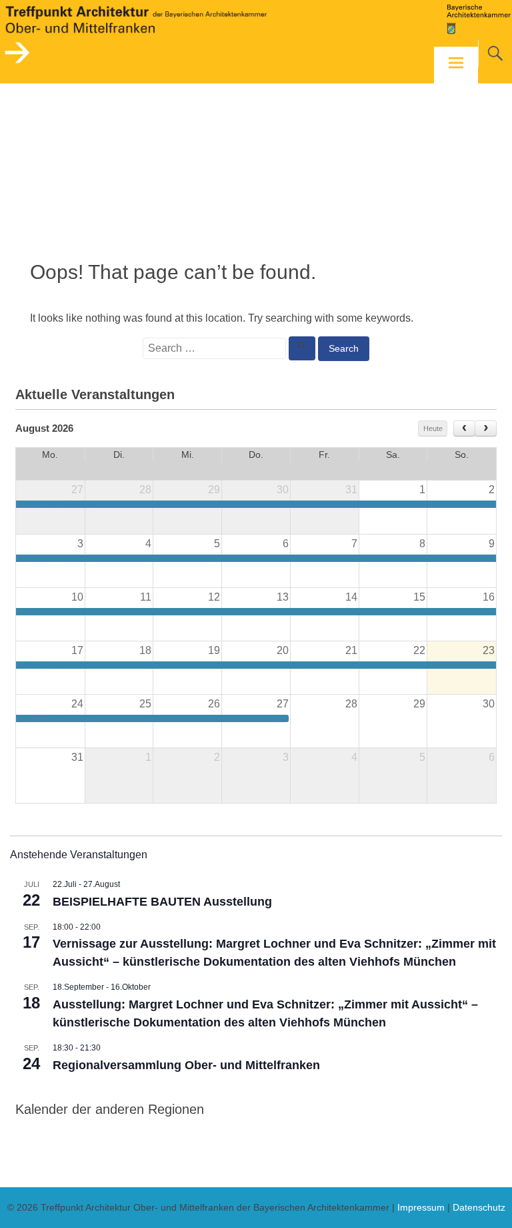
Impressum (421, 1207)
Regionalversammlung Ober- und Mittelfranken (186, 1065)
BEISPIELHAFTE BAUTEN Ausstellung (162, 901)
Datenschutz (479, 1207)
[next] (486, 428)
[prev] (464, 428)
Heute (433, 428)
